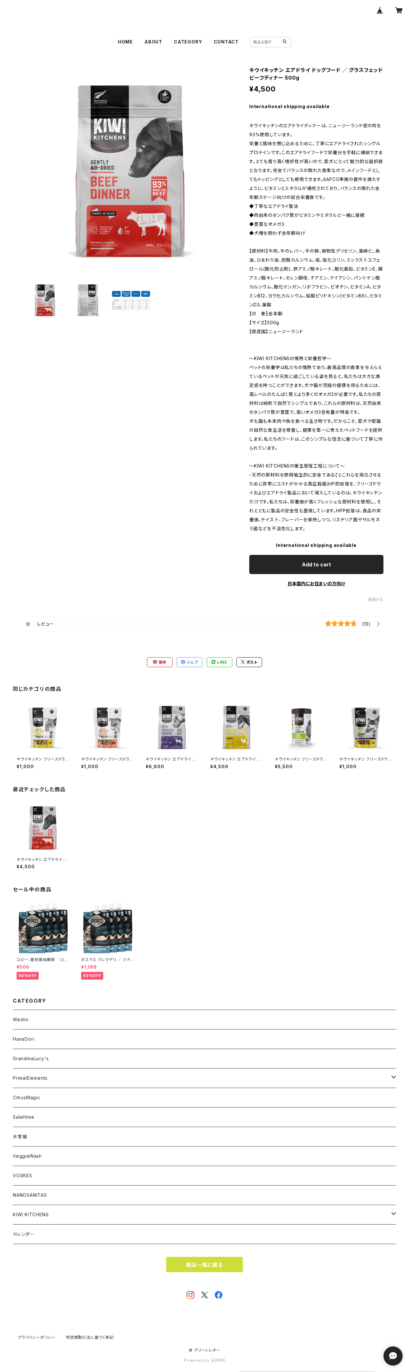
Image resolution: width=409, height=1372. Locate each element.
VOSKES (22, 1175)
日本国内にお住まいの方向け (316, 583)
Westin (20, 1019)
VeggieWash (27, 1156)
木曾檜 (20, 1136)
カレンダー (24, 1234)
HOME (125, 41)
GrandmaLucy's (31, 1058)
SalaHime (23, 1117)
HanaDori (23, 1039)
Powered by (197, 1360)
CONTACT (226, 41)
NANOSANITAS (30, 1195)
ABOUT (153, 41)
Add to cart (316, 564)
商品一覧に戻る (204, 1265)
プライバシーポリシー (37, 1337)
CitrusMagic (26, 1097)
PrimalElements (30, 1078)
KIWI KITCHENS (31, 1214)
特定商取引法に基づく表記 (90, 1337)
